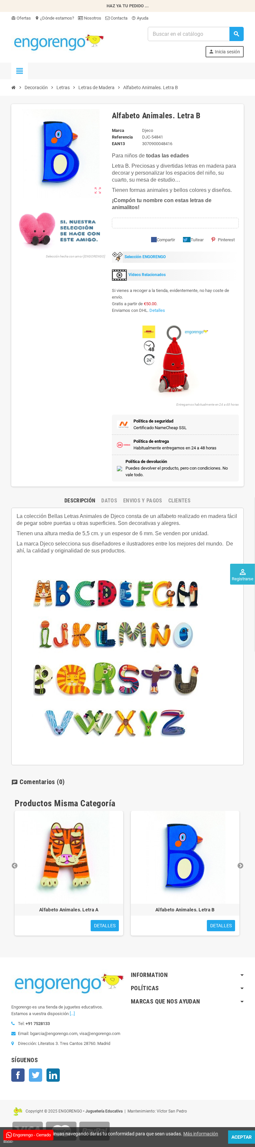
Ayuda (139, 18)
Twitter (35, 1075)
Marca (118, 130)
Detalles (157, 310)
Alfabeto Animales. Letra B (184, 909)
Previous (14, 866)
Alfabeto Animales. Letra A (68, 909)
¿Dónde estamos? (54, 18)
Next (240, 866)
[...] (72, 1013)
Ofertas (21, 18)
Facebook (18, 1075)
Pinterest (226, 239)
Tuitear (197, 239)
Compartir (166, 239)
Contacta (119, 18)
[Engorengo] (57, 41)
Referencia (122, 137)
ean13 (118, 143)
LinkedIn (53, 1075)
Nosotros (92, 18)
